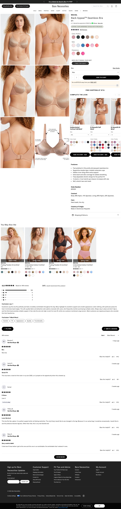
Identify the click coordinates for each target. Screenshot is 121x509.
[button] (116, 6)
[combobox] (95, 72)
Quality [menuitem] (29, 321)
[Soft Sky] (78, 46)
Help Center (36, 469)
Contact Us (35, 477)
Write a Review (112, 329)
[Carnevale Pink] (83, 55)
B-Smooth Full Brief (95, 128)
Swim (52, 10)
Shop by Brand (36, 482)
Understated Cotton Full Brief (76, 128)
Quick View (12, 260)
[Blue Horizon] (83, 46)
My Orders (98, 474)
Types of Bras (57, 474)
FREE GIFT (93, 82)
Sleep (58, 10)
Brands (85, 10)
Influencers (78, 479)
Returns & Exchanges (38, 474)
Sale (34, 10)
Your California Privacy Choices (28, 496)
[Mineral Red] (97, 46)
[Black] (83, 38)
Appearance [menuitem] (20, 321)
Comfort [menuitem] (5, 321)
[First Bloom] (92, 46)
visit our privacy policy (63, 507)
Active (64, 10)
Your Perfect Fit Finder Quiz (61, 469)
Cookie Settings (87, 506)
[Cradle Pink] (73, 46)
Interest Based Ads (50, 496)
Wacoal (74, 15)
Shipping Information (38, 472)
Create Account (100, 472)
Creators (77, 477)
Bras (40, 10)
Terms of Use (60, 496)
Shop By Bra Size (7, 6)
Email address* (11, 478)
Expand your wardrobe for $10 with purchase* (87, 26)
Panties (46, 10)
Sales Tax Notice (69, 496)
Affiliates (77, 474)
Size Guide (116, 68)
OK (99, 506)
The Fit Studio (57, 472)
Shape (71, 10)
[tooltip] (12, 304)
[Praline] (92, 38)
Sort (103, 335)
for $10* (60, 2)
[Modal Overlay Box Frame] (85, 62)
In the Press (78, 472)
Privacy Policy (40, 496)
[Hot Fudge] (78, 55)
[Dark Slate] (78, 38)
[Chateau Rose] (73, 55)
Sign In (97, 469)
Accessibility (77, 496)
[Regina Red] (87, 46)
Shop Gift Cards (37, 479)
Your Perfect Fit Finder (22, 6)
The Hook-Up (57, 482)
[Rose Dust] (97, 38)
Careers (77, 469)
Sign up (25, 481)
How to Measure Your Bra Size (61, 479)
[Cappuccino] (87, 38)
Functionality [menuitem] (39, 321)
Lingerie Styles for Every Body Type (62, 477)
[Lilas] (73, 38)
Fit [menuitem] (12, 321)
